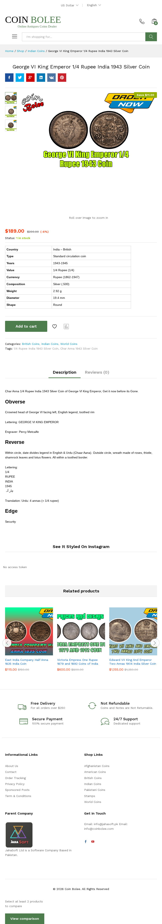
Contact (10, 772)
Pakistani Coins (94, 789)
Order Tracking (15, 778)
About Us (11, 766)
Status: (10, 238)
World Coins (68, 344)
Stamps (89, 796)
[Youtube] (92, 841)
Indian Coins (49, 344)
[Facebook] (85, 841)
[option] (29, 642)
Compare (66, 326)
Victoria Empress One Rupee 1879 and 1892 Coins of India (77, 661)
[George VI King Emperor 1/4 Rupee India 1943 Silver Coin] (9, 77)
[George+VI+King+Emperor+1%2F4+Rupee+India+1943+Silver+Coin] (20, 77)
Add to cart (26, 326)
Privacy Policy (14, 784)
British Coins (30, 344)
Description (64, 372)
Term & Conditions (18, 796)
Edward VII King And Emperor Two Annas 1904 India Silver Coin (132, 661)
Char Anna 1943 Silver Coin (79, 348)
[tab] (65, 374)
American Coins (95, 772)
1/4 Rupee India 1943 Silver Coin (36, 348)
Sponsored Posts (17, 789)
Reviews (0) (97, 372)
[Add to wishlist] (55, 326)
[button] (18, 652)
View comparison (24, 919)
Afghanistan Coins (96, 766)
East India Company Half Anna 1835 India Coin (26, 661)
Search (151, 36)
